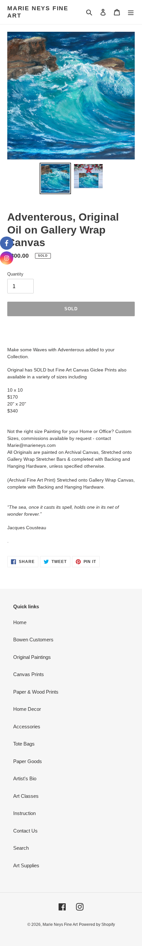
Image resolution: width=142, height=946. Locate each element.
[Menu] (131, 12)
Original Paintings (32, 657)
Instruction (24, 813)
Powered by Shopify (97, 924)
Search (21, 848)
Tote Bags (24, 744)
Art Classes (26, 796)
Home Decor (27, 709)
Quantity (15, 274)
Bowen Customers (33, 639)
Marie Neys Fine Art (37, 12)
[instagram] (6, 258)
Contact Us (25, 831)
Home (19, 622)
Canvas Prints (28, 674)
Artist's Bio (24, 778)
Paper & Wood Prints (35, 692)
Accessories (26, 726)
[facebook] (6, 243)
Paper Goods (27, 761)
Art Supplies (26, 865)
